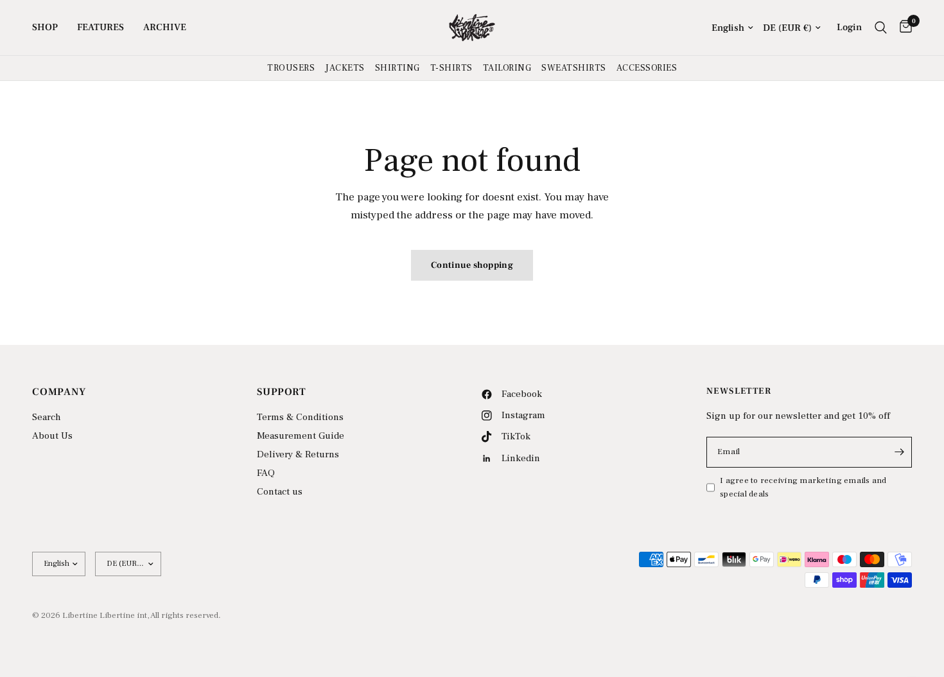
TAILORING (507, 68)
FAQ (266, 473)
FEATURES (100, 27)
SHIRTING (397, 68)
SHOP (45, 27)
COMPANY (59, 392)
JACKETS (345, 68)
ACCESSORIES (646, 68)
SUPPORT (281, 392)
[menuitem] (49, 27)
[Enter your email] (899, 452)
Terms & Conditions (300, 417)
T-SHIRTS (451, 68)
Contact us (279, 492)
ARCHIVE (164, 27)
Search (46, 417)
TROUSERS (291, 68)
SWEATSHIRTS (573, 68)
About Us (52, 436)
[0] (902, 27)
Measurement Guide (300, 436)
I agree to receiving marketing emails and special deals (803, 487)
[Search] (880, 27)
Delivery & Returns (298, 454)
